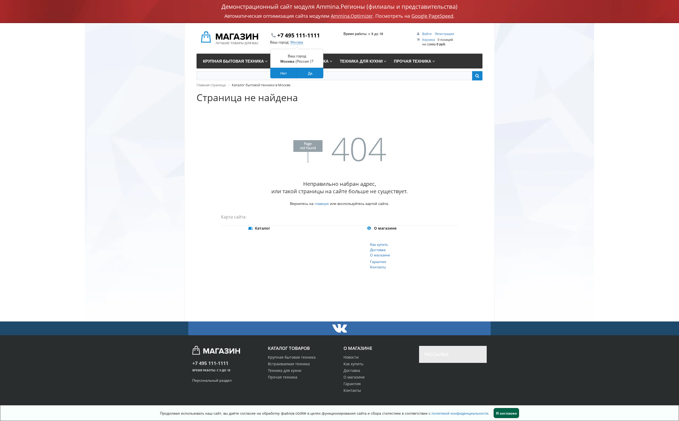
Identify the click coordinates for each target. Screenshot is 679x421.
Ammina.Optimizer (352, 16)
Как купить (379, 244)
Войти (427, 33)
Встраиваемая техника (289, 363)
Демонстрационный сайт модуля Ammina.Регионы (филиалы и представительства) (339, 6)
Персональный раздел (212, 380)
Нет (283, 73)
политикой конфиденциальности (460, 413)
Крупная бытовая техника (292, 357)
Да (310, 73)
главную (322, 203)
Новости (351, 357)
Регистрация (444, 33)
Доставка (378, 249)
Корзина (428, 39)
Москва (296, 42)
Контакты (378, 266)
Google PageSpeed (432, 16)
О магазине (380, 254)
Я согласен (506, 413)
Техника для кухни (284, 370)
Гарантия (378, 261)
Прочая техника (282, 377)
